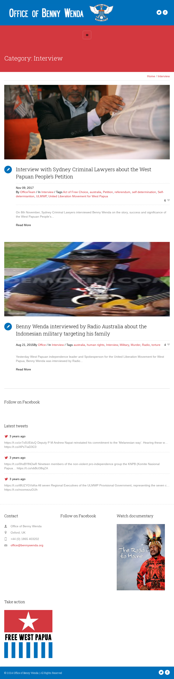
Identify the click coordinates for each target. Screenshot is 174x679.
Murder (135, 344)
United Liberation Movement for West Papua (78, 196)
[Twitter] (158, 12)
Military (124, 344)
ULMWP (41, 196)
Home (151, 76)
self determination (144, 192)
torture (156, 344)
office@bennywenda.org (27, 545)
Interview (164, 76)
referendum (122, 192)
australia (95, 192)
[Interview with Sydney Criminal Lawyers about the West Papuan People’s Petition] (87, 122)
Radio (146, 344)
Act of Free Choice (75, 192)
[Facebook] (165, 12)
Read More (23, 225)
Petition (108, 192)
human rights (95, 344)
